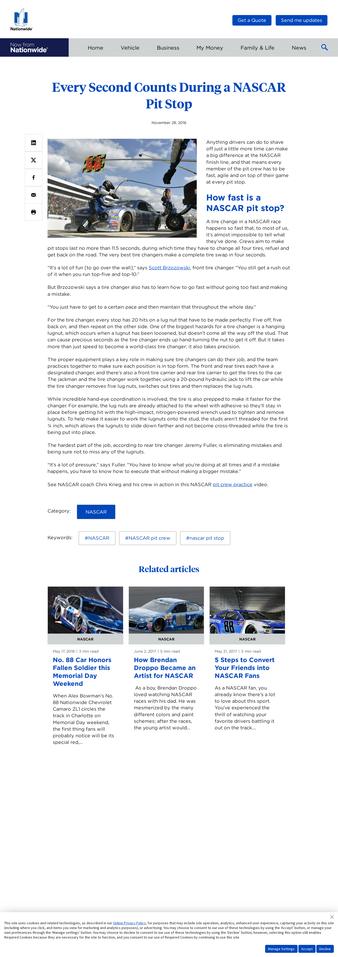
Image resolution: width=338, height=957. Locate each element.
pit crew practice (232, 484)
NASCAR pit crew (149, 538)
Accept (307, 948)
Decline (325, 948)
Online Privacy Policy (129, 923)
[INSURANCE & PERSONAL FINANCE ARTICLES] (29, 47)
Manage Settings (281, 948)
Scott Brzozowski (169, 267)
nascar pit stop (207, 538)
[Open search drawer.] (325, 47)
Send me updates (301, 20)
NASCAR (98, 538)
